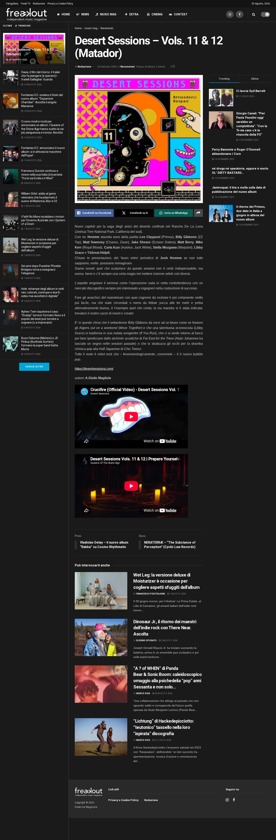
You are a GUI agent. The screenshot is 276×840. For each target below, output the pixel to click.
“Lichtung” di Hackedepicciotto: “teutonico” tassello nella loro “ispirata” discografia (163, 727)
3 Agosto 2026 (169, 640)
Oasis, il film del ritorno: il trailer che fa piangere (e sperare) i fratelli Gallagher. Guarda (40, 76)
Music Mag (108, 14)
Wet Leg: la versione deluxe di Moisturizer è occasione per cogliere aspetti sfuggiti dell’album (166, 581)
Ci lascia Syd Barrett (250, 91)
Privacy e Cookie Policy (60, 3)
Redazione (39, 3)
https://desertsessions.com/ (94, 368)
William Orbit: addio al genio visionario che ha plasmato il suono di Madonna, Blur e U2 (39, 197)
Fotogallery (12, 3)
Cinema (157, 14)
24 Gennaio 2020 (107, 66)
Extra (133, 14)
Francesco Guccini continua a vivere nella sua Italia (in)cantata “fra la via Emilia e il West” (41, 174)
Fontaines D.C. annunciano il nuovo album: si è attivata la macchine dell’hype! (43, 151)
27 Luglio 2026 (162, 740)
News (85, 14)
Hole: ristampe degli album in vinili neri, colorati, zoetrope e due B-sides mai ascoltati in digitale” (42, 292)
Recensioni (107, 28)
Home (66, 14)
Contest (181, 14)
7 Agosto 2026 (177, 593)
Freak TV (26, 3)
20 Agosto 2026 (163, 693)
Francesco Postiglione (150, 593)
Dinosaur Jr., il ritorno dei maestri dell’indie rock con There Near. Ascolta (164, 628)
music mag (91, 28)
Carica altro (34, 366)
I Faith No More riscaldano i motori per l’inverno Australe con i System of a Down (43, 220)
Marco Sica (143, 693)
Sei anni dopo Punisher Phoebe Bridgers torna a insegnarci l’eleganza (41, 269)
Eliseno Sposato (146, 640)
